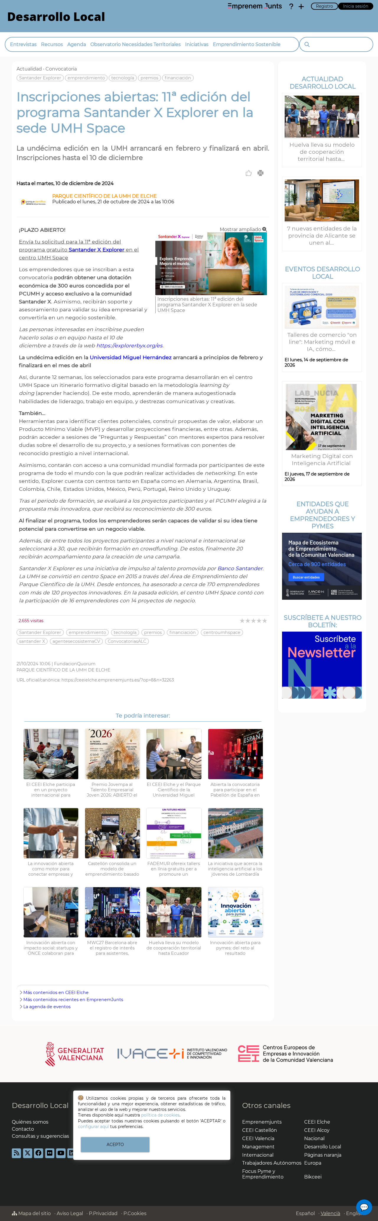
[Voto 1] (242, 620)
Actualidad (29, 69)
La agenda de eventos (47, 1006)
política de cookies (160, 1115)
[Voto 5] (265, 620)
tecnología (122, 78)
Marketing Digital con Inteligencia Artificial (322, 459)
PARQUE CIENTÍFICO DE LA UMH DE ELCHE (104, 196)
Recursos (52, 44)
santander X (32, 641)
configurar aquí (93, 1126)
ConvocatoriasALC (127, 641)
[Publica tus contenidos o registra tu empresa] (301, 6)
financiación (178, 78)
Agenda (76, 44)
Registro (324, 6)
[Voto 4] (259, 620)
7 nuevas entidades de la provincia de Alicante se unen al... (322, 235)
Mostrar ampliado (241, 229)
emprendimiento (86, 78)
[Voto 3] (254, 620)
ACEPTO (115, 1144)
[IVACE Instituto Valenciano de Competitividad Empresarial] (136, 1054)
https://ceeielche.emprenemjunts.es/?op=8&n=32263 (117, 680)
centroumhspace (221, 632)
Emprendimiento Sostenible (247, 44)
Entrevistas (23, 44)
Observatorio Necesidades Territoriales (135, 44)
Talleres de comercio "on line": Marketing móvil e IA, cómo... (322, 341)
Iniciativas (196, 44)
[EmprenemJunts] (255, 6)
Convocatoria (61, 69)
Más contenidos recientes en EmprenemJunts (73, 999)
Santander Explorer (40, 78)
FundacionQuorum (74, 663)
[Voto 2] (248, 620)
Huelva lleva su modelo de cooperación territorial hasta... (322, 151)
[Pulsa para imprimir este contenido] (260, 173)
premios (149, 78)
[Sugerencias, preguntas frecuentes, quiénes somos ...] (291, 6)
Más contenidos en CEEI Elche (56, 992)
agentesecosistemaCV (76, 641)
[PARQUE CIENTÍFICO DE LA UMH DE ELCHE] (33, 209)
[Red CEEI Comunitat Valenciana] (286, 1061)
